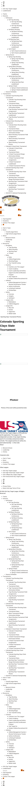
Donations (6, 221)
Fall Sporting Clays (14, 39)
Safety (8, 292)
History (8, 241)
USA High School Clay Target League (13, 472)
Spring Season (10, 55)
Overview (11, 294)
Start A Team (7, 228)
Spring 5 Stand (13, 86)
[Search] (19, 209)
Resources (6, 243)
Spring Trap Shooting (15, 57)
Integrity (11, 296)
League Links (9, 300)
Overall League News (12, 232)
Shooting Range (13, 261)
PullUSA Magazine (14, 304)
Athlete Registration (14, 259)
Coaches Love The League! (16, 267)
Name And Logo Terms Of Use (11, 488)
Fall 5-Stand (12, 49)
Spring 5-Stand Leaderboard (19, 90)
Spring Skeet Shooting (15, 66)
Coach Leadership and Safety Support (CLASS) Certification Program (17, 272)
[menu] (15, 55)
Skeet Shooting (13, 249)
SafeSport (12, 298)
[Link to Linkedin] (15, 5)
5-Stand (11, 253)
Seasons (5, 16)
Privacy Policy (7, 486)
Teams (5, 14)
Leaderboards (7, 10)
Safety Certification (14, 286)
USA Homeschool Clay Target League (13, 476)
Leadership (9, 239)
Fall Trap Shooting (14, 20)
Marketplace (12, 302)
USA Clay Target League (10, 9)
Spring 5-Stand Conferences (19, 88)
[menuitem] (15, 14)
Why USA (11, 308)
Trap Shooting (13, 247)
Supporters (12, 311)
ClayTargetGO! (7, 219)
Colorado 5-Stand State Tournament (16, 146)
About (4, 235)
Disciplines (9, 245)
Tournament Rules (14, 103)
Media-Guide (12, 313)
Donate (11, 309)
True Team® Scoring (15, 263)
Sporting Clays (13, 251)
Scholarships (12, 290)
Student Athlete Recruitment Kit (18, 278)
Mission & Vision (10, 237)
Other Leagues (4, 467)
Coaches (8, 265)
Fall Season (9, 18)
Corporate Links (4, 455)
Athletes (8, 280)
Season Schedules (11, 92)
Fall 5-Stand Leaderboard (18, 53)
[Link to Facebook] (15, 4)
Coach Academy (13, 269)
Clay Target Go (13, 276)
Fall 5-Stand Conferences (18, 51)
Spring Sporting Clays (15, 76)
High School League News (13, 234)
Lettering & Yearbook (15, 288)
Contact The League (9, 223)
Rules (7, 255)
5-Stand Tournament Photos (17, 166)
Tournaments (7, 93)
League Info (9, 306)
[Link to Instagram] (15, 2)
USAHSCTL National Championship (16, 193)
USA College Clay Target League (12, 474)
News (4, 230)
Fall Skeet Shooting (14, 29)
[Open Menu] (1, 212)
